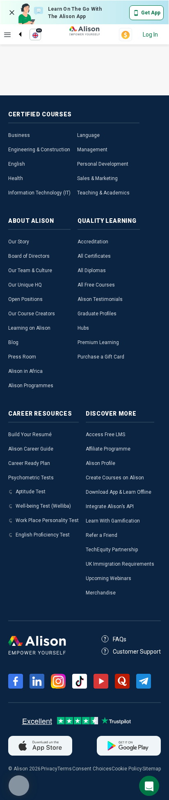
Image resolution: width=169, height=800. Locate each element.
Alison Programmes (30, 385)
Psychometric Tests (31, 478)
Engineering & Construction (39, 150)
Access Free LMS (105, 434)
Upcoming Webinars (108, 578)
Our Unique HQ (25, 285)
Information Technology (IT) (39, 193)
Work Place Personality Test (47, 520)
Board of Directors (29, 256)
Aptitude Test (31, 492)
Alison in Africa (25, 371)
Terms (64, 769)
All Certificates (94, 256)
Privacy (49, 769)
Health (15, 178)
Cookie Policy (127, 769)
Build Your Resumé (30, 434)
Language (88, 135)
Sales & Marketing (97, 178)
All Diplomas (92, 270)
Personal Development (102, 164)
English (16, 164)
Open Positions (25, 299)
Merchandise (101, 593)
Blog (13, 342)
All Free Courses (96, 285)
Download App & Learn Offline (118, 492)
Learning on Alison (29, 328)
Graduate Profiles (97, 314)
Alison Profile (100, 463)
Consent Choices (92, 769)
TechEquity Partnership (112, 550)
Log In (150, 34)
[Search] (16, 27)
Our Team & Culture (30, 270)
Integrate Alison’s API (110, 506)
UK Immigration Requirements (120, 564)
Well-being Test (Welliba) (43, 506)
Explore (7, 34)
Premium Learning (98, 342)
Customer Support (137, 651)
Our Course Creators (31, 314)
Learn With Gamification (113, 521)
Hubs (83, 328)
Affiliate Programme (108, 449)
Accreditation (93, 242)
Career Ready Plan (29, 463)
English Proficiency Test (43, 535)
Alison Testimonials (100, 299)
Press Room (22, 357)
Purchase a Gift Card (101, 357)
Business (19, 135)
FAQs (119, 639)
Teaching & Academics (103, 193)
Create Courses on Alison (115, 478)
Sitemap (151, 769)
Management (92, 150)
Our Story (18, 242)
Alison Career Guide (30, 449)
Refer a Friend (101, 535)
